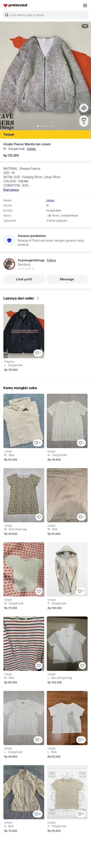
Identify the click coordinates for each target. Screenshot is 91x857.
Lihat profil (24, 279)
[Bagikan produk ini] (83, 107)
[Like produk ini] (39, 517)
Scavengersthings (31, 260)
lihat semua (11, 189)
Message (67, 279)
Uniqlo (31, 148)
